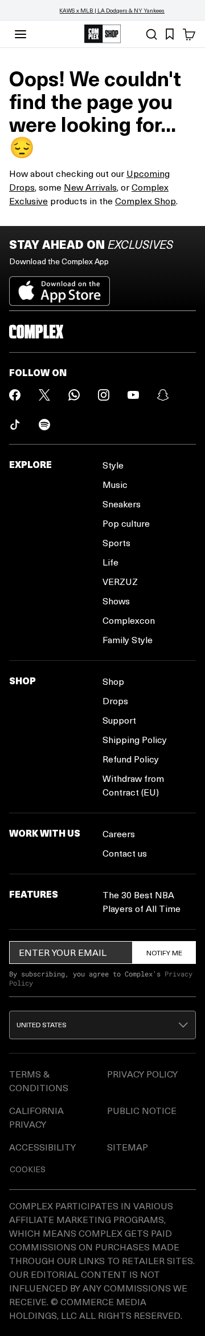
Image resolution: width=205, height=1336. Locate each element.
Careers (118, 833)
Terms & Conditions (38, 1080)
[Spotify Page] (44, 424)
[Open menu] (20, 34)
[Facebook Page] (14, 395)
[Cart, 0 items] (189, 34)
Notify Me (164, 952)
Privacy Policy (142, 1074)
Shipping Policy (134, 739)
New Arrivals (90, 187)
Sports (116, 542)
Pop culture (126, 523)
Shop (113, 681)
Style (113, 465)
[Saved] (170, 34)
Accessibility (42, 1147)
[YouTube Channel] (133, 395)
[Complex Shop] (102, 34)
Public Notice (142, 1110)
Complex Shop (145, 201)
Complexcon (128, 620)
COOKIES (28, 1169)
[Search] (151, 34)
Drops (115, 701)
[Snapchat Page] (163, 395)
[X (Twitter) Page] (44, 395)
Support (119, 720)
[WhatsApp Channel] (74, 395)
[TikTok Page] (14, 424)
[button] (102, 1025)
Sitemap (127, 1147)
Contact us (124, 853)
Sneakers (121, 504)
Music (115, 484)
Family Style (127, 639)
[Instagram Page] (103, 395)
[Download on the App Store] (59, 286)
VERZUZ (120, 581)
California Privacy (36, 1117)
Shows (116, 601)
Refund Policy (130, 759)
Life (110, 562)
